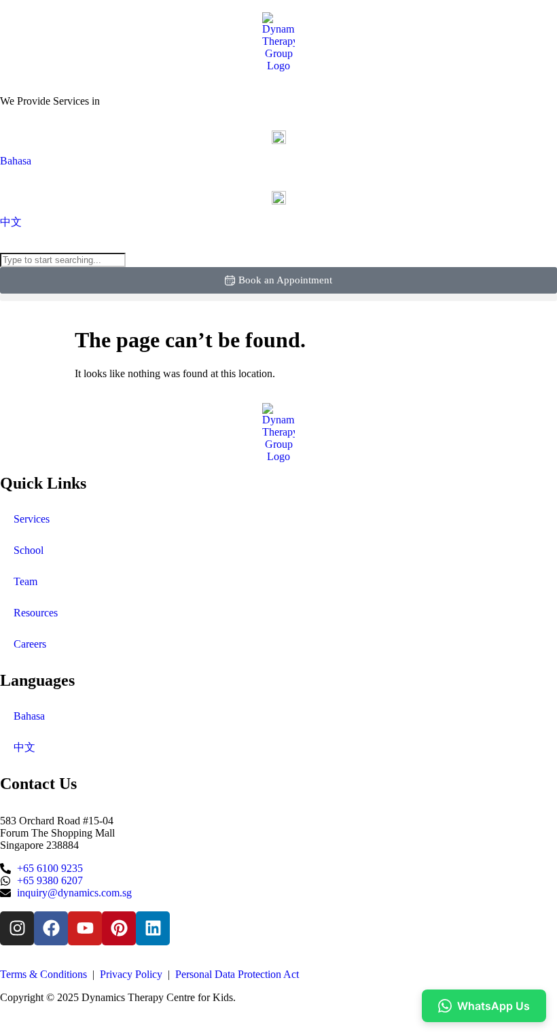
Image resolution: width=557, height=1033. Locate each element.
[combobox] (63, 260)
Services (32, 519)
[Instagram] (17, 928)
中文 (24, 747)
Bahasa (29, 716)
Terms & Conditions (45, 974)
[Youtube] (85, 928)
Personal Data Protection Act (237, 974)
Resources (36, 612)
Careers (30, 644)
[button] (278, 297)
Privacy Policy (131, 974)
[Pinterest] (119, 928)
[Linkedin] (153, 928)
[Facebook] (51, 928)
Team (25, 581)
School (28, 550)
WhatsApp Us (493, 1006)
